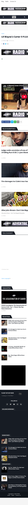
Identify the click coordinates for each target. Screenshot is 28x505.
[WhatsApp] (15, 122)
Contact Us (13, 1)
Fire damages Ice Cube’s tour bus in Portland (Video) (17, 330)
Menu (3, 17)
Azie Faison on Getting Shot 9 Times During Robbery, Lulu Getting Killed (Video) (17, 486)
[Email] (7, 43)
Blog (2, 1)
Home (2, 33)
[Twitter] (5, 43)
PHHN (18, 494)
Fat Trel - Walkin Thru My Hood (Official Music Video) (16, 468)
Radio (6, 1)
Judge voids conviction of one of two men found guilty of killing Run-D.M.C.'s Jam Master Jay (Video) (17, 322)
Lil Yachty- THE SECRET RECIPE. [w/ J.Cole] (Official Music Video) (16, 347)
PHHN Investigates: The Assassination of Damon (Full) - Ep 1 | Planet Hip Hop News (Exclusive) (13, 307)
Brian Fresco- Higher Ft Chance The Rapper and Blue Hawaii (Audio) (17, 476)
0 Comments (11, 40)
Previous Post (5, 269)
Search (25, 17)
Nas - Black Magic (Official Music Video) (16, 356)
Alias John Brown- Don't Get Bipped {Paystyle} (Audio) (17, 338)
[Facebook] (3, 43)
